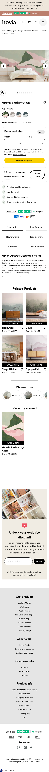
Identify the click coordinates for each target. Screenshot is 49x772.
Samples (12, 246)
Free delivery (36, 236)
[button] (29, 22)
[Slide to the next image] (45, 66)
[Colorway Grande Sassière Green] (5, 114)
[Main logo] (9, 22)
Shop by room (24, 622)
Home (4, 31)
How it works (12, 236)
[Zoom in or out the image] (3, 93)
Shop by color (25, 626)
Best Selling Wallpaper (24, 614)
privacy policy (19, 574)
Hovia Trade (24, 645)
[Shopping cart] (36, 22)
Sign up (39, 561)
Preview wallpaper (24, 160)
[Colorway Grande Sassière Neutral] (12, 115)
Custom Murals (24, 603)
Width (13, 140)
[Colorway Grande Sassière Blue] (25, 115)
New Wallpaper (24, 618)
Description (12, 226)
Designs (20, 31)
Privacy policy (24, 705)
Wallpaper (12, 31)
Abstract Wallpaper (32, 31)
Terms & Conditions (24, 701)
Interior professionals (24, 649)
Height (35, 140)
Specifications (36, 226)
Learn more (32, 202)
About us (24, 667)
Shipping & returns (24, 697)
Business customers (24, 653)
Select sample (37, 175)
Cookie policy (24, 713)
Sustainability (24, 671)
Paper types (24, 693)
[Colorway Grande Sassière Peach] (19, 115)
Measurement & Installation (24, 689)
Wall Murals (24, 610)
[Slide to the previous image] (3, 66)
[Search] (23, 22)
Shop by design (24, 630)
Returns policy (24, 709)
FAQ (24, 717)
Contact (24, 675)
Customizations (36, 246)
